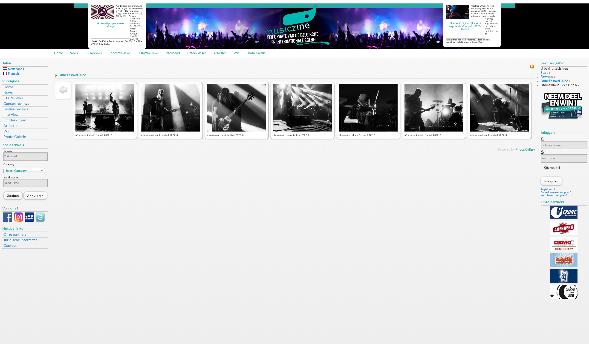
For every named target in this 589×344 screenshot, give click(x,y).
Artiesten (220, 53)
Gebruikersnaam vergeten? (556, 192)
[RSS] (532, 67)
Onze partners (14, 234)
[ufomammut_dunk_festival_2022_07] (499, 130)
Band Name (10, 177)
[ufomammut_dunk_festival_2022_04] (302, 130)
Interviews (172, 53)
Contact (10, 245)
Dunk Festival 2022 (72, 75)
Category (8, 164)
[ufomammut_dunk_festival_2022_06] (433, 130)
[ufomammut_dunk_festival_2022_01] (104, 130)
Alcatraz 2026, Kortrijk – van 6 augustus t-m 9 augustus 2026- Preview (465, 26)
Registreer (547, 189)
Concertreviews (119, 53)
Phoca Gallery (525, 149)
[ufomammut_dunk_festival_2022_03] (236, 130)
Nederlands (15, 69)
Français (13, 73)
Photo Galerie (256, 53)
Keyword (8, 151)
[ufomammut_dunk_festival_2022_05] (368, 130)
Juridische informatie (20, 240)
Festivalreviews (148, 53)
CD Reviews (93, 53)
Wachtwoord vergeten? (554, 195)
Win (237, 53)
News (74, 53)
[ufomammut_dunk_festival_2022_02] (170, 130)
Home (58, 53)
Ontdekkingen (197, 53)
